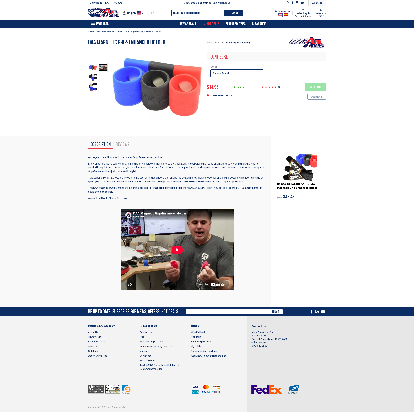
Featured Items (236, 24)
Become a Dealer (97, 341)
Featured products (201, 341)
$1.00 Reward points (221, 95)
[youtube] (302, 2)
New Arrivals (187, 24)
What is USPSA (148, 360)
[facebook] (293, 2)
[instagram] (297, 2)
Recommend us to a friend (204, 351)
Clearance (259, 24)
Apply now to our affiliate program (209, 355)
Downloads (96, 2)
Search (235, 13)
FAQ (107, 2)
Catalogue (93, 351)
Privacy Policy (95, 336)
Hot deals (196, 336)
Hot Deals (213, 24)
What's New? (198, 332)
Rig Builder (196, 346)
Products (102, 24)
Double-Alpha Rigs (97, 355)
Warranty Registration (151, 341)
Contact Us (146, 332)
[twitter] (289, 3)
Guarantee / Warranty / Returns (156, 346)
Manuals (144, 351)
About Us (93, 332)
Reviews (117, 2)
